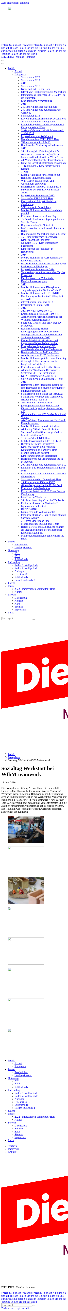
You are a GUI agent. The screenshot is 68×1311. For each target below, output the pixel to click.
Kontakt (19, 600)
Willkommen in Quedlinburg (36, 207)
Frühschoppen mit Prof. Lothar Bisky (40, 367)
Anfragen (19, 571)
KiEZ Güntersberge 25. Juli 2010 (38, 376)
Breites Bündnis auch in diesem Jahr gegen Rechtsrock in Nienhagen (43, 265)
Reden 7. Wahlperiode (26, 568)
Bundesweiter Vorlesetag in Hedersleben (42, 145)
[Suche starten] (34, 619)
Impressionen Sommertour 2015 (37, 195)
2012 (23, 307)
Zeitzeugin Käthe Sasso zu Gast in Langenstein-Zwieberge (39, 362)
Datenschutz (21, 597)
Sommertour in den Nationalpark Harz (41, 479)
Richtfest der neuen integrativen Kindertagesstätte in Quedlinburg (38, 445)
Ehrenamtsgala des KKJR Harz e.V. (40, 313)
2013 (23, 284)
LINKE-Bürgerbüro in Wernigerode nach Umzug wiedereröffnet (42, 126)
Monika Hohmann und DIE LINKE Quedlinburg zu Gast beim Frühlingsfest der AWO (42, 296)
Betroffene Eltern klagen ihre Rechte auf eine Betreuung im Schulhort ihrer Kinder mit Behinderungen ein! (42, 387)
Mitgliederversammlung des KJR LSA (41, 441)
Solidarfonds (21, 559)
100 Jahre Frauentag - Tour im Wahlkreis (42, 500)
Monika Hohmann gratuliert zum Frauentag (43, 358)
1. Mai (24, 171)
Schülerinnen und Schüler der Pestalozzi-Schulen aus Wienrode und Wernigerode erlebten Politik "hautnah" (42, 396)
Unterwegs (13, 550)
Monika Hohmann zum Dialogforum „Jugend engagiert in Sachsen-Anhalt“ (41, 289)
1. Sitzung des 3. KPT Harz (35, 438)
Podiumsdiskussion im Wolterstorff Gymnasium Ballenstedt (39, 504)
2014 (23, 254)
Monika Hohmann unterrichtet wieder (40, 426)
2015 (23, 148)
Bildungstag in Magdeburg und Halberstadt (43, 234)
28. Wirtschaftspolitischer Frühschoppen (42, 160)
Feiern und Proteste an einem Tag (38, 216)
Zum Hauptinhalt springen (15, 2)
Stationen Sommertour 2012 (35, 337)
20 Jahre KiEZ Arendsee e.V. (36, 310)
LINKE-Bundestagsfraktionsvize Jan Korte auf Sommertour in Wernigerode (43, 120)
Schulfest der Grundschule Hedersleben (41, 349)
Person (11, 541)
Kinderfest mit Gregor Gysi (35, 89)
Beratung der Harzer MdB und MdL (40, 352)
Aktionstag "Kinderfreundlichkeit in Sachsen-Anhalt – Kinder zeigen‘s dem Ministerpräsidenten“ (41, 432)
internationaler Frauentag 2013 (37, 302)
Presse (11, 586)
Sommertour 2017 (30, 86)
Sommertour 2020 (30, 77)
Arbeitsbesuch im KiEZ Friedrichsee (40, 355)
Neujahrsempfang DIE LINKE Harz (40, 139)
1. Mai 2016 (27, 133)
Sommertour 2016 (30, 115)
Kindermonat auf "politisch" (36, 239)
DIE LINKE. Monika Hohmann (18, 56)
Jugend (11, 583)
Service (12, 594)
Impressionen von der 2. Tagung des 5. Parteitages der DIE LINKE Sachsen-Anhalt (41, 189)
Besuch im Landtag (25, 580)
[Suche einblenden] (2, 60)
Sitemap (19, 606)
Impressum (20, 609)
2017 (23, 83)
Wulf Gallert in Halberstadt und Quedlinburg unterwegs (37, 182)
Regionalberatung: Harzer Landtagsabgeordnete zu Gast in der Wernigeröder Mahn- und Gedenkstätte (41, 331)
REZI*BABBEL (30, 509)
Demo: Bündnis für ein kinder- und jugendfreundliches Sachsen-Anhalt (39, 342)
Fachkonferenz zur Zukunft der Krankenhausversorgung (37, 280)
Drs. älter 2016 (22, 574)
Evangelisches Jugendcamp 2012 (38, 346)
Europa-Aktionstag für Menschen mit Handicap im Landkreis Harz (40, 176)
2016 (23, 103)
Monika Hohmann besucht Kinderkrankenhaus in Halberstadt (39, 454)
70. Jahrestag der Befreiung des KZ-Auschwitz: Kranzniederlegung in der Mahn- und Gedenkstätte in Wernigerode (42, 154)
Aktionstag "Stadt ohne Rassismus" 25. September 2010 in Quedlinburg (41, 371)
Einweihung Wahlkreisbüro (35, 488)
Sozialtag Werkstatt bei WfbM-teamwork (42, 130)
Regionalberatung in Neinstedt (37, 225)
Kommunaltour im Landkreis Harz (39, 449)
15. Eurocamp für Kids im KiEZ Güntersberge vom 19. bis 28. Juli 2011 (41, 484)
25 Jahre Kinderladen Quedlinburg (39, 106)
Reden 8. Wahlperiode (26, 565)
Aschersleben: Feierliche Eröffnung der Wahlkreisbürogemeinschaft (41, 318)
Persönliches (21, 544)
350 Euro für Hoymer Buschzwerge (40, 236)
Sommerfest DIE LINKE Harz (37, 198)
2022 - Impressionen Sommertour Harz (35, 588)
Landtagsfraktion (23, 547)
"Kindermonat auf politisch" (36, 142)
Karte (17, 603)
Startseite (12, 1146)
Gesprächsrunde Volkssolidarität (38, 512)
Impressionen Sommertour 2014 (37, 269)
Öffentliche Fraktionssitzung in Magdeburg (43, 92)
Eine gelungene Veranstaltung (36, 100)
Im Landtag (14, 562)
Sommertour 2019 (30, 80)
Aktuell (18, 71)
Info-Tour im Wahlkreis (33, 497)
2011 (17, 553)
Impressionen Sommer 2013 (35, 305)
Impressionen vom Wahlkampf (37, 136)
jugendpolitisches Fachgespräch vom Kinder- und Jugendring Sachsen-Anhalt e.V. (42, 408)
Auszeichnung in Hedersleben (36, 402)
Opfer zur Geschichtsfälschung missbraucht (43, 163)
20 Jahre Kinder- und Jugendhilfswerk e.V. (43, 464)
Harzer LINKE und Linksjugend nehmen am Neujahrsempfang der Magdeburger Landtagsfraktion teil (42, 529)
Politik (11, 68)
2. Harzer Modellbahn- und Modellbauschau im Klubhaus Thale (40, 522)
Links (11, 612)
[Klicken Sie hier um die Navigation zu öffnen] (2, 63)
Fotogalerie (20, 74)
